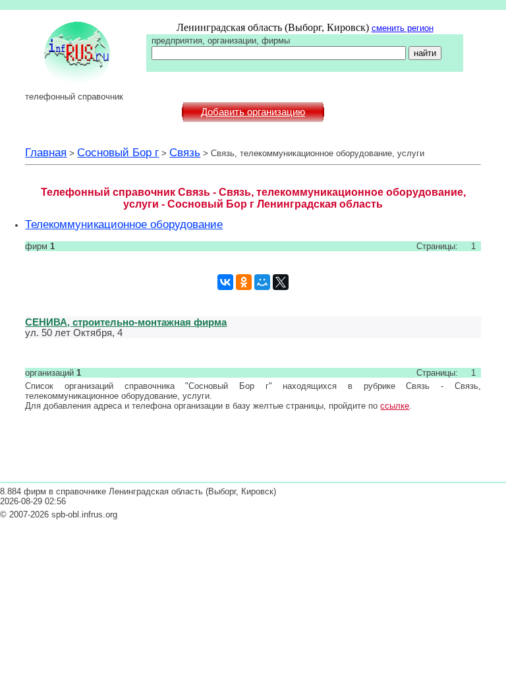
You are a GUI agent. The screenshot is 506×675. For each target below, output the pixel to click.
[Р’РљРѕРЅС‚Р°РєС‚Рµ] (225, 282)
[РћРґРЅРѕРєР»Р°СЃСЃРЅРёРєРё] (244, 282)
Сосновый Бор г (118, 152)
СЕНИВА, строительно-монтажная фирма (126, 322)
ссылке (394, 406)
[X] (281, 282)
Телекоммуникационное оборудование (124, 224)
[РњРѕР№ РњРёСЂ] (262, 282)
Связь (184, 152)
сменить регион (403, 28)
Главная (46, 152)
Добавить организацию (253, 112)
